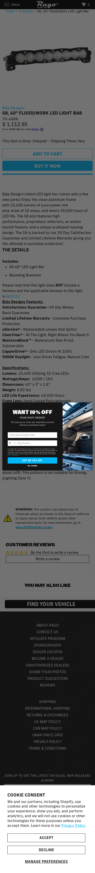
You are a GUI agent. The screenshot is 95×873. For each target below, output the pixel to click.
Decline (46, 850)
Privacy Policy (73, 825)
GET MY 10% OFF (32, 460)
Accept (46, 837)
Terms (17, 455)
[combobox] (12, 443)
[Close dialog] (90, 405)
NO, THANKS (32, 466)
